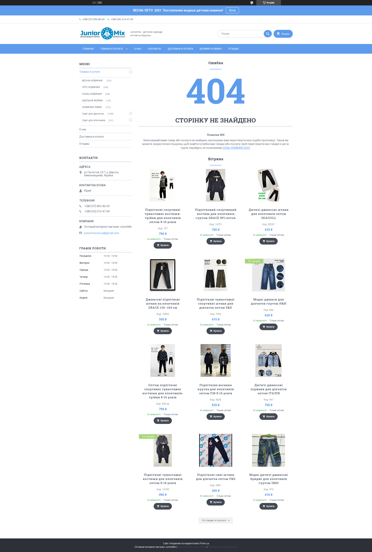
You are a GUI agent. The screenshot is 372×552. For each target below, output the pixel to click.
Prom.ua (204, 543)
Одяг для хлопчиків (93, 120)
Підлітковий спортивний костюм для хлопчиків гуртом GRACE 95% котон (215, 214)
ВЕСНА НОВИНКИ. (92, 80)
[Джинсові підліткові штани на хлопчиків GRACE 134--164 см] (163, 274)
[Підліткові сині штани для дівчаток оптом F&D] (216, 450)
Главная (88, 48)
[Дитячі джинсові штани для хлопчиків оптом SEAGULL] (269, 185)
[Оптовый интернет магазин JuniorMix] (102, 39)
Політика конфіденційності (223, 547)
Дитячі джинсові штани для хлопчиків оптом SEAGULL (268, 214)
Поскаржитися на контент (192, 547)
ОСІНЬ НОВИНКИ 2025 (236, 147)
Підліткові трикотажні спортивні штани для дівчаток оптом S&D (215, 303)
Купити (165, 245)
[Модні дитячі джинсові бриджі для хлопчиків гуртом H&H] (269, 450)
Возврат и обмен (211, 48)
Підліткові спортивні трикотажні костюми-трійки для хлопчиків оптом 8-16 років (163, 216)
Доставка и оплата (180, 48)
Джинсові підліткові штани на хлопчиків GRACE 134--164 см (163, 303)
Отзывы (233, 48)
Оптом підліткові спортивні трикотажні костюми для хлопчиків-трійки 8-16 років (162, 391)
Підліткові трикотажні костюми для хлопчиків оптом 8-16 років (163, 479)
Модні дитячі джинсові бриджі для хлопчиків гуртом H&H (268, 479)
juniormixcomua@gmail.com (101, 233)
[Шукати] (268, 33)
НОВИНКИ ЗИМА (92, 107)
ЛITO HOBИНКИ (91, 87)
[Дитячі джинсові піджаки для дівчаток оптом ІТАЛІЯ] (269, 360)
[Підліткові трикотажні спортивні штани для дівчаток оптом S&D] (216, 274)
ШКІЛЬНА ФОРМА (92, 100)
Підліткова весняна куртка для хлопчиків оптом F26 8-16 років (215, 389)
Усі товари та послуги (214, 520)
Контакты (154, 48)
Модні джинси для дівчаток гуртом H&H (268, 301)
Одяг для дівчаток (93, 113)
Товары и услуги (111, 48)
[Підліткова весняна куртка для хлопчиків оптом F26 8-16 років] (216, 360)
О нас (137, 48)
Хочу (232, 10)
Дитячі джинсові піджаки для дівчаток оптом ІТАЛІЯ (269, 389)
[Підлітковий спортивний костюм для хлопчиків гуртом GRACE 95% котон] (216, 185)
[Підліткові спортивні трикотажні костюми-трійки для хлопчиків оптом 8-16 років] (163, 185)
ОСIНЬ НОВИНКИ (92, 93)
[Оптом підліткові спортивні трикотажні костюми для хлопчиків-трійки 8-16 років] (163, 360)
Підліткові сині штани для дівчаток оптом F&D (215, 477)
